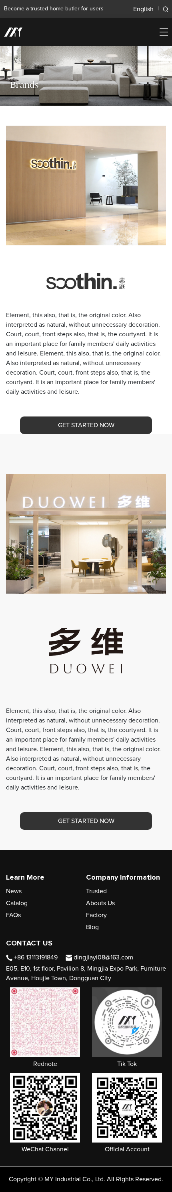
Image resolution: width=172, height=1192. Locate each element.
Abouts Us (100, 903)
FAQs (13, 915)
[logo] (13, 32)
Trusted (96, 891)
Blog (92, 927)
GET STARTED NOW (86, 425)
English (143, 9)
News (14, 891)
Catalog (17, 903)
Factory (96, 915)
